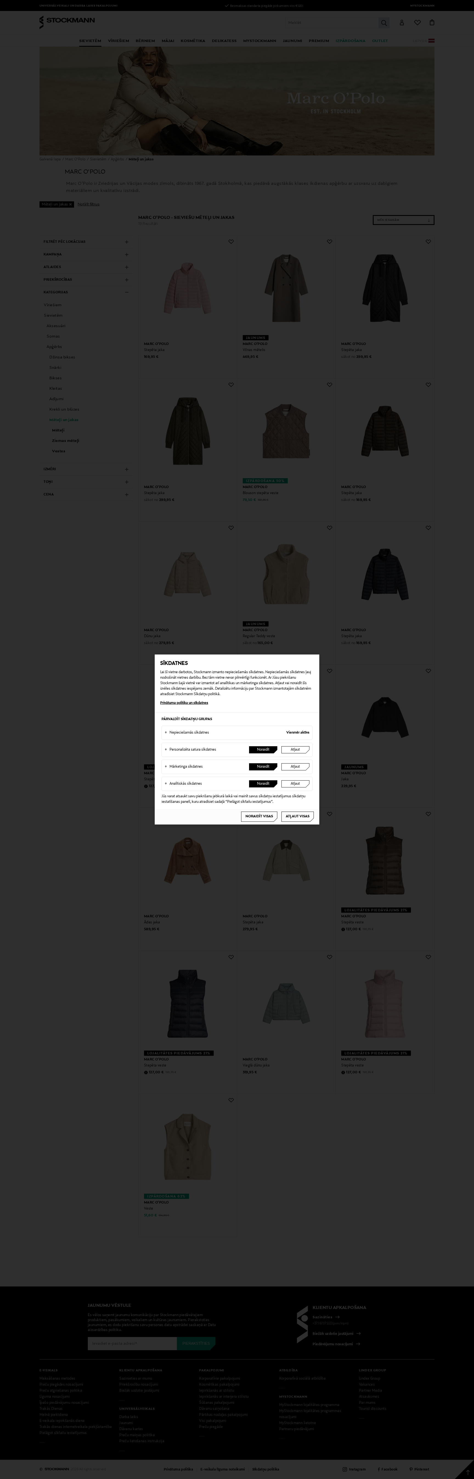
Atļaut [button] (295, 750)
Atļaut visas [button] (297, 816)
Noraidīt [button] (263, 750)
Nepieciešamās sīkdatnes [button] (187, 732)
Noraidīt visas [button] (259, 816)
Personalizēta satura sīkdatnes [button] (190, 749)
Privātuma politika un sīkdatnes (184, 703)
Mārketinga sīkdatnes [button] (184, 766)
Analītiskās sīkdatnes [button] (183, 783)
